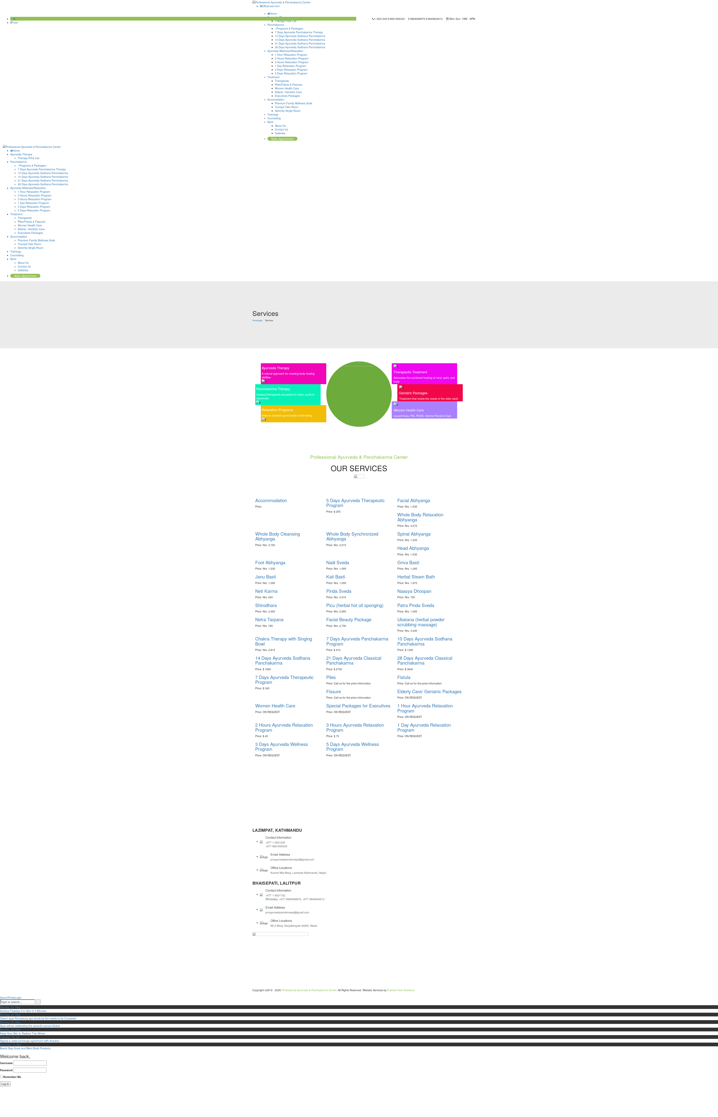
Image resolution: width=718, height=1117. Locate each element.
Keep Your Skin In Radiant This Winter (22, 1033)
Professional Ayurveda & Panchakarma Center (309, 990)
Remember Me (11, 1077)
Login (18, 997)
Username (6, 1063)
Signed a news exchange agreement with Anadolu (29, 1041)
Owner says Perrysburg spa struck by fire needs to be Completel (38, 1018)
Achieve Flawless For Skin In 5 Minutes (23, 1011)
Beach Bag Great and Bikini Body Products (25, 1048)
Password (6, 1070)
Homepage (257, 320)
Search (4, 997)
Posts (11, 997)
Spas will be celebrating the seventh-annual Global (30, 1026)
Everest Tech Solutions (400, 990)
